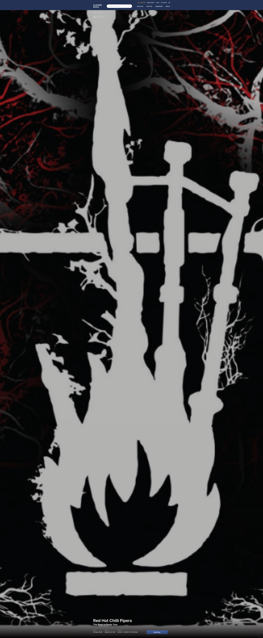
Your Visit (149, 6)
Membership (159, 6)
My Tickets (164, 2)
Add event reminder (100, 17)
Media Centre (150, 2)
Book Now (157, 632)
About (157, 2)
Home (94, 12)
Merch (168, 6)
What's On (140, 6)
